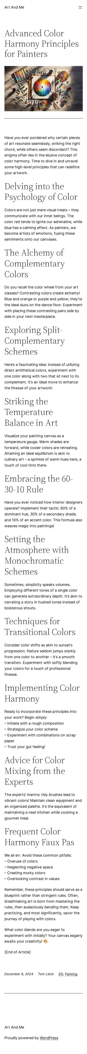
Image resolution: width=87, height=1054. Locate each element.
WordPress (49, 1038)
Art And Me (14, 7)
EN (61, 974)
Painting (71, 974)
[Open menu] (80, 7)
